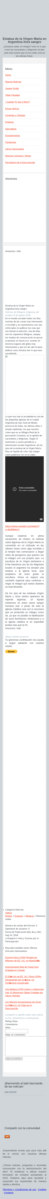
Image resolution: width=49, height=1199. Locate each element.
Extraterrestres (12, 135)
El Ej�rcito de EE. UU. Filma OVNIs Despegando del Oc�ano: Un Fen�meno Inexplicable (23, 979)
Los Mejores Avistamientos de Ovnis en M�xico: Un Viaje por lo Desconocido (23, 1005)
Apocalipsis (10, 129)
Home (8, 75)
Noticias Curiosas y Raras (18, 155)
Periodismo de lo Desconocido (20, 162)
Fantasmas (10, 142)
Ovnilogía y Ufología (15, 115)
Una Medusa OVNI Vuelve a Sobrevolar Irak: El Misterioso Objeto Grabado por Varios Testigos (24, 992)
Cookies (42, 1189)
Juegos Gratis (12, 88)
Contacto (8, 1192)
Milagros (29, 916)
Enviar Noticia (12, 108)
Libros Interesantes (14, 149)
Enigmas (9, 122)
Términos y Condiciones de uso (19, 1189)
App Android (10, 1092)
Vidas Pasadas (12, 95)
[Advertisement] (24, 20)
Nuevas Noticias (13, 81)
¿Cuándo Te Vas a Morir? (17, 102)
